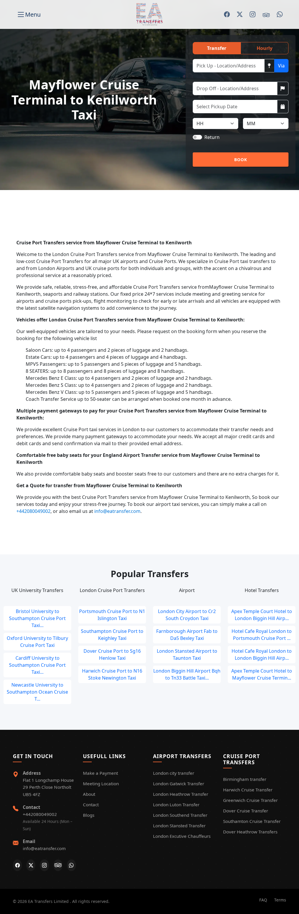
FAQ (263, 900)
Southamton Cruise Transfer (252, 821)
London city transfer (173, 773)
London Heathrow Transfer (180, 794)
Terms (280, 900)
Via (281, 65)
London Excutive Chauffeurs (182, 836)
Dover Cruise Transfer (245, 811)
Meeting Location (101, 783)
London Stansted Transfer (179, 825)
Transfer (216, 48)
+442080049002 (33, 511)
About (89, 794)
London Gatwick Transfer (178, 783)
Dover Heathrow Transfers (250, 832)
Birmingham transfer (244, 779)
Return (212, 137)
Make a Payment (100, 773)
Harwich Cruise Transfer (247, 790)
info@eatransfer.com (117, 511)
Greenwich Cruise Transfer (250, 800)
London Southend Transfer (180, 815)
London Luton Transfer (176, 804)
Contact (91, 804)
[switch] (197, 137)
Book (240, 159)
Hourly (264, 48)
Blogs (88, 815)
